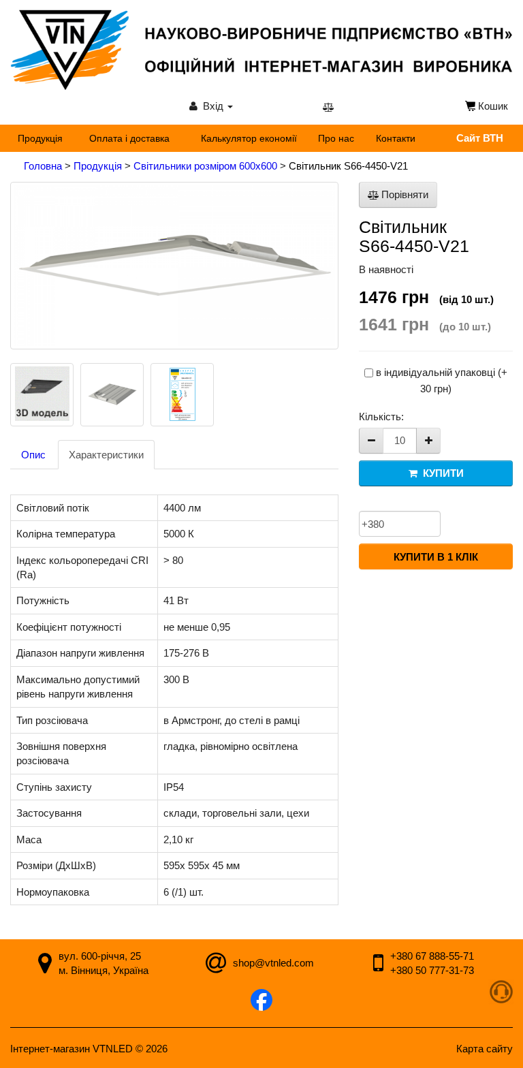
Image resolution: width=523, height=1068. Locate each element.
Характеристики (106, 454)
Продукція (40, 138)
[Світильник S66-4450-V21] (174, 265)
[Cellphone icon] (378, 965)
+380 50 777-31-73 (432, 970)
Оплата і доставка (129, 138)
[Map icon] (45, 965)
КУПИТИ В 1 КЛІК (436, 557)
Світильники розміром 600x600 (206, 166)
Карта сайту (484, 1048)
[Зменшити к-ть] (371, 441)
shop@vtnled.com (273, 963)
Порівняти (403, 194)
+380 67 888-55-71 (432, 956)
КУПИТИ (440, 473)
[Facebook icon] (261, 1001)
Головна (44, 166)
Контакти (395, 138)
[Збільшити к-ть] (428, 441)
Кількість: (381, 416)
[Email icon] (216, 965)
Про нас (336, 138)
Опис (33, 454)
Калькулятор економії (249, 138)
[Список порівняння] (328, 106)
